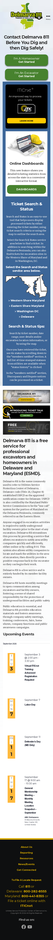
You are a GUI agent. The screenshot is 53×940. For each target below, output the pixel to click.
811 (27, 886)
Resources (26, 858)
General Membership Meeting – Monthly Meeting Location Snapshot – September (31, 800)
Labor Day (30, 704)
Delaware (27, 316)
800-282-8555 (35, 891)
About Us (26, 847)
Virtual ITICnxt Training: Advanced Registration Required (32, 672)
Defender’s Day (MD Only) (32, 743)
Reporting (26, 852)
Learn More (26, 121)
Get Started (27, 60)
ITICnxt (26, 906)
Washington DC (27, 311)
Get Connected (26, 870)
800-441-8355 (32, 896)
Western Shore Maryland (28, 300)
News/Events (26, 864)
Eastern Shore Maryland (27, 306)
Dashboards (26, 189)
